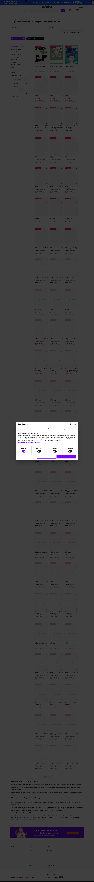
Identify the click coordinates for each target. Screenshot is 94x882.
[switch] (39, 451)
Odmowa (47, 456)
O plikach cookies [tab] (67, 428)
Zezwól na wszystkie (67, 456)
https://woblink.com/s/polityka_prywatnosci (29, 442)
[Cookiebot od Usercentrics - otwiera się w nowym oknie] (70, 424)
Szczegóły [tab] (47, 428)
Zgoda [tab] (26, 428)
